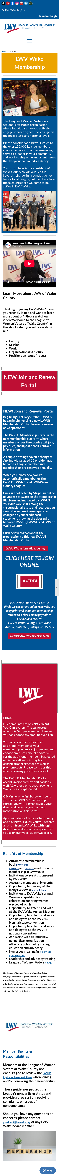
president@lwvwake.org (17, 1122)
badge (48, 962)
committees (39, 890)
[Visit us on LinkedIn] (26, 3)
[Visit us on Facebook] (12, 3)
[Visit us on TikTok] (3, 3)
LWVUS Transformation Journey (25, 548)
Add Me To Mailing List (13, 10)
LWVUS (29, 868)
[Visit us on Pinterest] (8, 3)
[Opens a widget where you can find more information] (47, 1170)
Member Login (48, 16)
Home (4, 52)
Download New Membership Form (29, 636)
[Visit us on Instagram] (17, 3)
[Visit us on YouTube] (21, 3)
